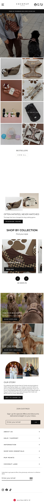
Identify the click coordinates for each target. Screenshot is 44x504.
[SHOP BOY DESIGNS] (22, 339)
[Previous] (17, 278)
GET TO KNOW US (13, 397)
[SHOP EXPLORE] (22, 308)
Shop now (10, 269)
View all (22, 155)
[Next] (26, 278)
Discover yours (13, 221)
